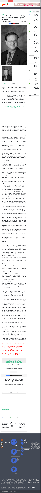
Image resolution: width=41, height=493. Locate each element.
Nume (3, 402)
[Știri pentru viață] (4, 4)
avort (3, 14)
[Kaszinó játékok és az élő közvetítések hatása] (14, 454)
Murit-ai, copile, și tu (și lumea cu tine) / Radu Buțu (7, 443)
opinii (34, 7)
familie (15, 7)
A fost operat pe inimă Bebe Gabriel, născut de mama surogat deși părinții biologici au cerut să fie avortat (36, 42)
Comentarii (38, 11)
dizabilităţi (11, 7)
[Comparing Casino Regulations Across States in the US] (14, 472)
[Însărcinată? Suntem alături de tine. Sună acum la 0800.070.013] (14, 115)
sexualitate (27, 7)
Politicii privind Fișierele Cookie (20, 488)
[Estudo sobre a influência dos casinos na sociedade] (14, 444)
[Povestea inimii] (31, 80)
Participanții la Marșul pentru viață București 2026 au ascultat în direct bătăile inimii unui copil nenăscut (36, 86)
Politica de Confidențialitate (31, 487)
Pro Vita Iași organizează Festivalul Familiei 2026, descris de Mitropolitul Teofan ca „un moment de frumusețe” (36, 18)
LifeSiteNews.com (5, 83)
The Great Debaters (26, 449)
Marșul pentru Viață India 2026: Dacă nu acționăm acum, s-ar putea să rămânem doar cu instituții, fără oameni (36, 50)
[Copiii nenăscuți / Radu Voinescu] (2, 440)
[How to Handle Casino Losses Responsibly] (14, 463)
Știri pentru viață (5, 21)
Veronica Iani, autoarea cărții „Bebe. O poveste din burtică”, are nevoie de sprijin (36, 66)
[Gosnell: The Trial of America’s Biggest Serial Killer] (22, 440)
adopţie (9, 7)
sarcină (6, 7)
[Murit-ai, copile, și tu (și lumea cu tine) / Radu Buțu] (2, 444)
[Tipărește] (18, 23)
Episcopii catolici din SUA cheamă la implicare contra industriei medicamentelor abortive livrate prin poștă (36, 34)
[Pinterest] (14, 23)
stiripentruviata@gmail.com (14, 383)
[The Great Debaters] (22, 451)
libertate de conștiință (19, 7)
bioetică (24, 7)
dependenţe (30, 7)
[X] (12, 23)
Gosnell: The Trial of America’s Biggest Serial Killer (26, 440)
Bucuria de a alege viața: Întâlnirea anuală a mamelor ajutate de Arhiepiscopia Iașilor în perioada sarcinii (36, 74)
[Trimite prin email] (16, 23)
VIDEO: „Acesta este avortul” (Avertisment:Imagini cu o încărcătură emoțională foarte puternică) (13, 423)
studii (16, 371)
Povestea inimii (36, 79)
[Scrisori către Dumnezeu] (22, 444)
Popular (34, 11)
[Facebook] (10, 23)
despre (4, 7)
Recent (30, 11)
